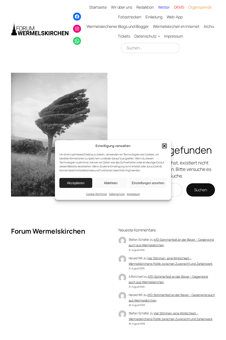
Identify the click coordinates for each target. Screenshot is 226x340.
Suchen (200, 189)
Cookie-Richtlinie (96, 194)
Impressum (133, 194)
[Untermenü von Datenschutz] (159, 36)
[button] (164, 145)
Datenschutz (117, 194)
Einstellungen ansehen (148, 183)
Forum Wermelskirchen (48, 231)
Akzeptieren (75, 183)
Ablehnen (110, 183)
